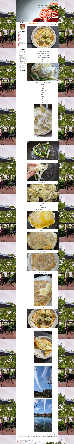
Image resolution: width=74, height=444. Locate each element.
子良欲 (20, 35)
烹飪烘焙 (58, 432)
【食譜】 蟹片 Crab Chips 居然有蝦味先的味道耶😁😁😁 (22, 63)
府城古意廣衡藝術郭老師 (22, 43)
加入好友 (39, 7)
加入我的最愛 (48, 7)
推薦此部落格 (43, 7)
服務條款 (29, 441)
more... (26, 47)
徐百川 (20, 34)
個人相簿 (34, 20)
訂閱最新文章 (52, 7)
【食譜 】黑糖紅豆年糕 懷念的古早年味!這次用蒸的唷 (22, 52)
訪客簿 (40, 20)
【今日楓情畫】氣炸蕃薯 (22, 65)
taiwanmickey (21, 42)
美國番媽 (22, 29)
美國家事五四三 (42, 5)
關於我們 (22, 441)
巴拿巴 (20, 46)
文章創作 (28, 20)
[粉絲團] (10, 442)
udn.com (56, 441)
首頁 (23, 20)
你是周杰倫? (20, 56)
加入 (59, 443)
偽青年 (20, 38)
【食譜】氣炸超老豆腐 (22, 66)
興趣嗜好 (54, 432)
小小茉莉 (20, 39)
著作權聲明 (32, 441)
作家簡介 (46, 20)
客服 (39, 441)
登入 (57, 443)
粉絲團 (12, 443)
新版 (50, 5)
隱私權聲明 (36, 441)
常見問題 (25, 441)
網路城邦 (55, 0)
